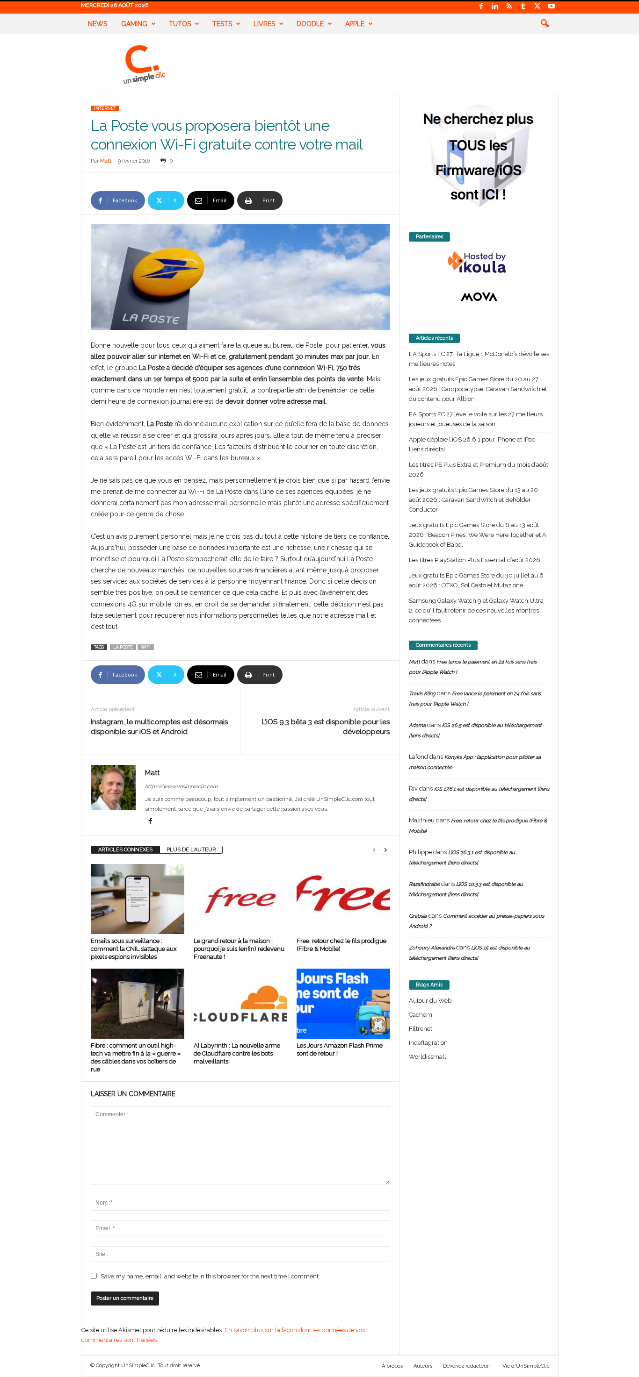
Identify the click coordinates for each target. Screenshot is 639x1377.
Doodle (310, 24)
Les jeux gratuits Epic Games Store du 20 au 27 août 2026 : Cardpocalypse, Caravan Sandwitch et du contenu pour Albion (478, 389)
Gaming (134, 24)
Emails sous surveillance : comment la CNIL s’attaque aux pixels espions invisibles (134, 948)
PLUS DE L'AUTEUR (191, 850)
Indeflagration (428, 1042)
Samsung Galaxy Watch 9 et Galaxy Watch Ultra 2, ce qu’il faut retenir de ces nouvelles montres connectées (476, 610)
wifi (146, 647)
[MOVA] (479, 296)
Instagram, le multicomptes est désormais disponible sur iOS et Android (159, 727)
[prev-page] (374, 850)
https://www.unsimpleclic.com (181, 787)
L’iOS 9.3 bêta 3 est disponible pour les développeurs (326, 727)
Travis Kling (422, 694)
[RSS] (509, 7)
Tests (222, 24)
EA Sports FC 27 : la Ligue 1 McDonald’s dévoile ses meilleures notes (479, 358)
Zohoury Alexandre (432, 948)
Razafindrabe (424, 884)
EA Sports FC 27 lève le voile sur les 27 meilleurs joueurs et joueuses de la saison (476, 419)
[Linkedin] (495, 7)
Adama (417, 725)
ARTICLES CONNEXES (125, 850)
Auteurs (423, 1366)
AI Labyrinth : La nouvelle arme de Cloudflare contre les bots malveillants (237, 1053)
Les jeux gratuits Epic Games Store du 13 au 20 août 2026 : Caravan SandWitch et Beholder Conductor (473, 499)
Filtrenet (420, 1028)
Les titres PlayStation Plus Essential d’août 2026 (474, 560)
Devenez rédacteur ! (467, 1366)
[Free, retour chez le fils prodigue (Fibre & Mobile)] (343, 899)
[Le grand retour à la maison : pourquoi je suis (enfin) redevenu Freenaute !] (240, 899)
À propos (392, 1366)
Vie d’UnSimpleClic (526, 1366)
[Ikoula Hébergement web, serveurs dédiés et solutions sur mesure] (479, 262)
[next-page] (385, 850)
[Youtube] (551, 7)
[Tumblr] (523, 7)
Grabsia (418, 916)
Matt (105, 161)
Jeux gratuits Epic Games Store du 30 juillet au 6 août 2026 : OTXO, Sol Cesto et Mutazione (476, 580)
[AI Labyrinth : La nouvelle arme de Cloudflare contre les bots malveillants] (240, 1004)
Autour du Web (430, 1000)
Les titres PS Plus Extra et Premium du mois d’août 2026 (478, 469)
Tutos (180, 24)
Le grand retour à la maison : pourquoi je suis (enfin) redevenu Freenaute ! (239, 948)
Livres (264, 24)
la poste (123, 647)
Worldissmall (427, 1056)
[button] (544, 24)
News (97, 24)
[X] (537, 7)
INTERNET (105, 108)
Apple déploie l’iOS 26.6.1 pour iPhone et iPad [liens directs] (472, 444)
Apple (354, 24)
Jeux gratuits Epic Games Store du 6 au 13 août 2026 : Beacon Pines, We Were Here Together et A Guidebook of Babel (477, 534)
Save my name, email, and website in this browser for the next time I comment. (210, 1276)
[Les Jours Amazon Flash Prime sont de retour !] (343, 1004)
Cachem (420, 1014)
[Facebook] (481, 7)
